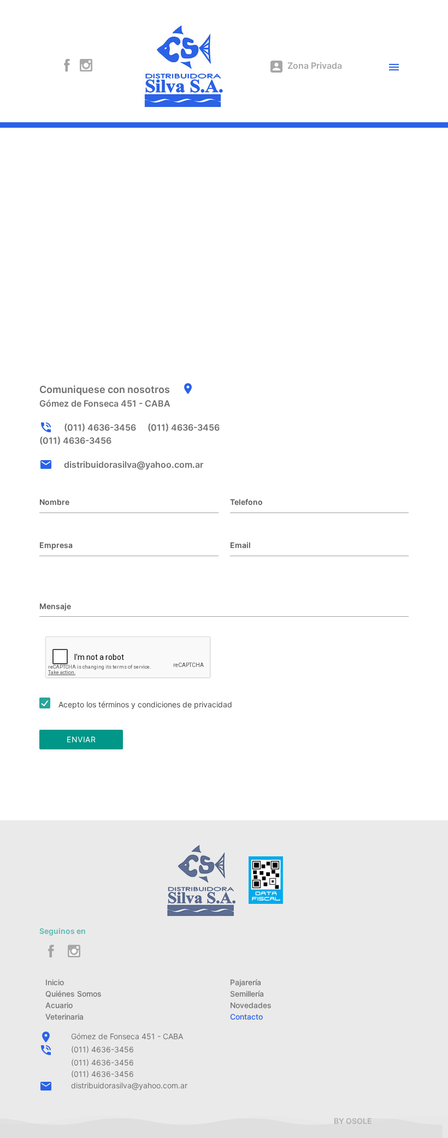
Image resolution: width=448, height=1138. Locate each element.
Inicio (54, 982)
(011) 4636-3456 (100, 427)
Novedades (251, 1005)
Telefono (246, 502)
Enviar (81, 739)
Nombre (54, 502)
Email (240, 545)
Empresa (56, 545)
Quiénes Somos (73, 993)
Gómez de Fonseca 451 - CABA (127, 1036)
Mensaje (55, 606)
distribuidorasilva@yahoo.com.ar (133, 464)
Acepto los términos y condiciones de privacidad (145, 704)
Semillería (247, 993)
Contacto (246, 1016)
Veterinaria (64, 1016)
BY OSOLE (353, 1120)
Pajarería (245, 982)
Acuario (59, 1005)
